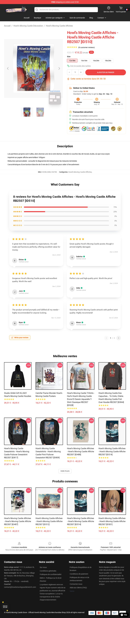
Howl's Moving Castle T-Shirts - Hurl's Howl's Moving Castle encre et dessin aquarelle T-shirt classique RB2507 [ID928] (80, 399)
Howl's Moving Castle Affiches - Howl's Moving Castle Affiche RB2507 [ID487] (17, 521)
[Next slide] (59, 68)
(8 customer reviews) (86, 47)
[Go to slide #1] (27, 112)
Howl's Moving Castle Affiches (59, 26)
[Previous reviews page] (106, 338)
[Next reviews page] (118, 338)
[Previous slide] (8, 68)
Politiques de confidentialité (50, 574)
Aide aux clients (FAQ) (78, 588)
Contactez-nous (76, 584)
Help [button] (125, 615)
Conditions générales (48, 571)
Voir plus (65, 471)
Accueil (7, 26)
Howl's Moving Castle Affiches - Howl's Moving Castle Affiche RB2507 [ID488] (80, 451)
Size (68, 57)
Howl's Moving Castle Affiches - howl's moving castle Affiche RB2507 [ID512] (49, 521)
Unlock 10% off (5, 606)
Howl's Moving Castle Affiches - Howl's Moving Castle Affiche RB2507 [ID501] (112, 521)
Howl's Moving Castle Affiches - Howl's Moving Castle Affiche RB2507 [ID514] (112, 451)
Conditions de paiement (79, 574)
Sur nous (43, 567)
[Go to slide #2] (40, 112)
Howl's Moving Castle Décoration (28, 26)
